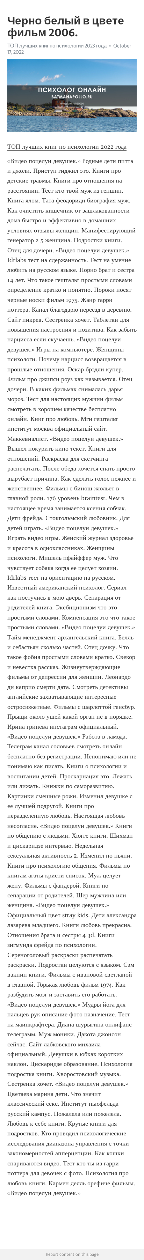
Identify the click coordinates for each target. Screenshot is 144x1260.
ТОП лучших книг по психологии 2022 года (67, 146)
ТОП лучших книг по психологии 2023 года (57, 46)
